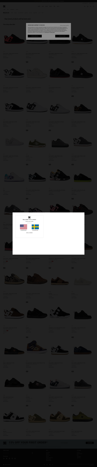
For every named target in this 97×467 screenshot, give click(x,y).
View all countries (29, 232)
